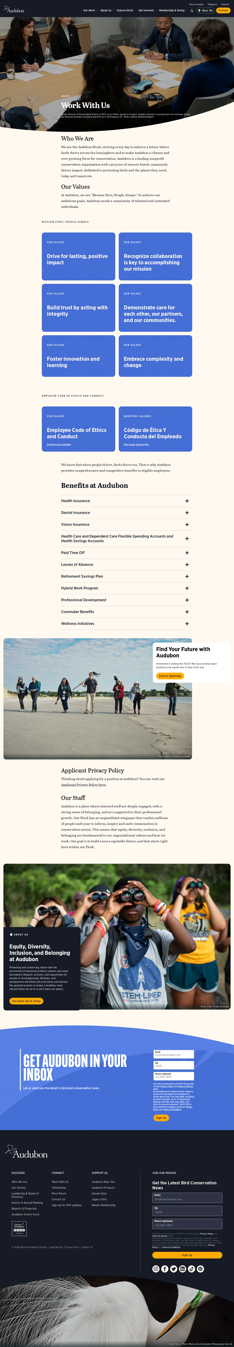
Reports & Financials (24, 1208)
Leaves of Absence (77, 564)
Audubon (13, 9)
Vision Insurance (75, 524)
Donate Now (99, 1193)
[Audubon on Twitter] (173, 1269)
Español (225, 4)
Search (192, 10)
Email (157, 1052)
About (66, 96)
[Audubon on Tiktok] (191, 1269)
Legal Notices (56, 1247)
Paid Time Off (72, 552)
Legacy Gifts (99, 1199)
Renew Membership (104, 1205)
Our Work (89, 10)
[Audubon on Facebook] (164, 1269)
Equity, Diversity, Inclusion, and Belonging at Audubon (39, 952)
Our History (19, 1187)
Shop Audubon (196, 4)
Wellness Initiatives (77, 623)
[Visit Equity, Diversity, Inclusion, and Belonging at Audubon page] (117, 937)
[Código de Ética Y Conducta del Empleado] (155, 429)
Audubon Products (103, 1187)
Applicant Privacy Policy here (83, 784)
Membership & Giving (171, 10)
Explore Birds (125, 10)
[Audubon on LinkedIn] (182, 1269)
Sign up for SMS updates (67, 1205)
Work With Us (60, 1182)
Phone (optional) (163, 1074)
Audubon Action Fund (25, 1214)
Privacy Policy (166, 1086)
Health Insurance (75, 500)
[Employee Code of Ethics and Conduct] (78, 429)
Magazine (212, 4)
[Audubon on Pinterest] (200, 1269)
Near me (207, 10)
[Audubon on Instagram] (155, 1269)
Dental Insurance (75, 512)
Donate (223, 10)
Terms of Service (185, 1086)
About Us (105, 10)
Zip (156, 1063)
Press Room (59, 1193)
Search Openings (170, 676)
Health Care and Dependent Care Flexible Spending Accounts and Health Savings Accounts (117, 538)
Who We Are (19, 1182)
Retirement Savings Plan (82, 576)
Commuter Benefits (77, 611)
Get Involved (146, 10)
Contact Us (58, 1199)
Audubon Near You (103, 1182)
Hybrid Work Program (79, 588)
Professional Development (83, 599)
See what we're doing (26, 1001)
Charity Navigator (19, 1228)
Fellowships (59, 1187)
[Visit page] (97, 698)
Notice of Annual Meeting (27, 1202)
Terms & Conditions (172, 1109)
